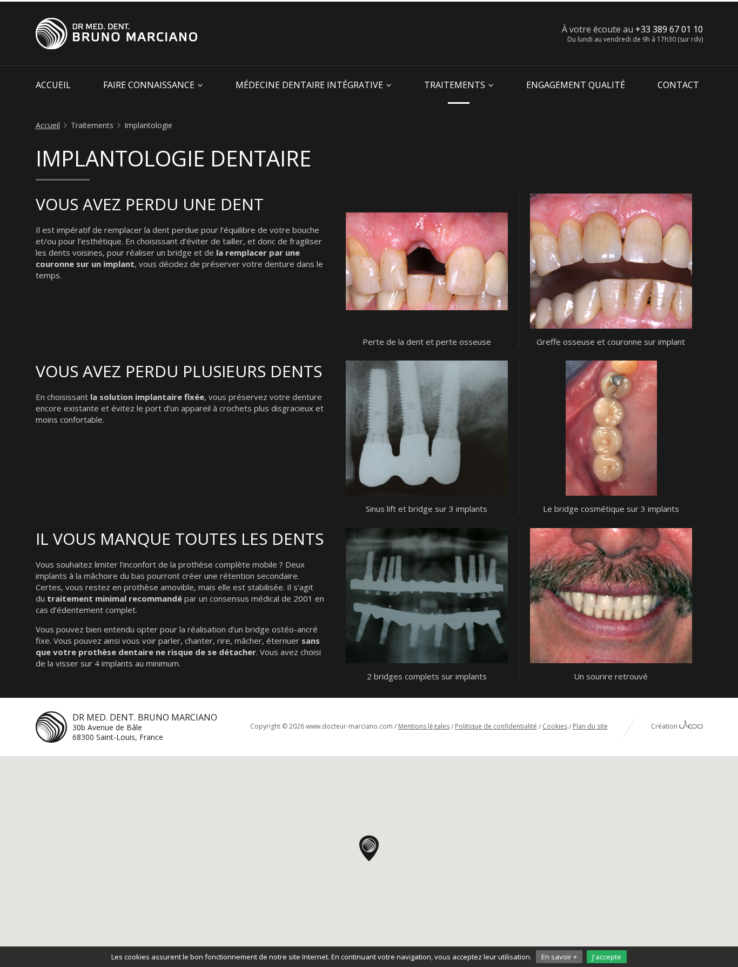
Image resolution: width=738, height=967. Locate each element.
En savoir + (559, 957)
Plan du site (590, 726)
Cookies (554, 726)
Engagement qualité (575, 85)
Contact (678, 85)
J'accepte (606, 957)
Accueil (53, 85)
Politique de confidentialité (496, 726)
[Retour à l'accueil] (116, 33)
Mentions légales (423, 726)
